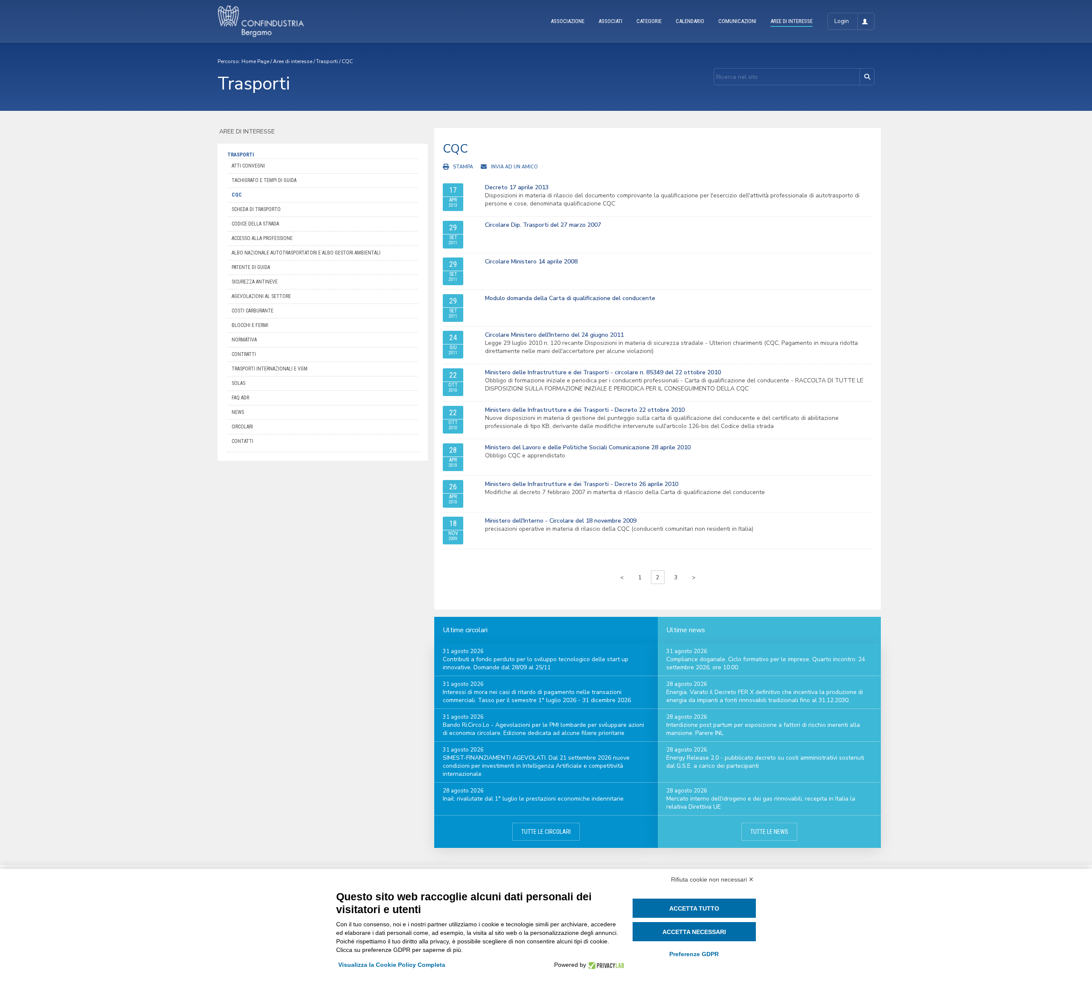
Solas (238, 383)
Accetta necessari (694, 931)
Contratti (244, 354)
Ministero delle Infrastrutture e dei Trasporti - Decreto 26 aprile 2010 (581, 484)
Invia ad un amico (514, 167)
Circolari (242, 427)
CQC (347, 61)
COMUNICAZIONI (737, 21)
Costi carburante (252, 311)
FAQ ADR (240, 398)
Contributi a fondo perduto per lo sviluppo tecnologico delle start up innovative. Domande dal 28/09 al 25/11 (535, 663)
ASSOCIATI (610, 21)
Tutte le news (769, 831)
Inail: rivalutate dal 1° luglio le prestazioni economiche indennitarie (533, 799)
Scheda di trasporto (256, 209)
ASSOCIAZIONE (567, 21)
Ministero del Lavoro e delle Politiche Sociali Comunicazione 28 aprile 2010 (588, 447)
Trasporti (327, 61)
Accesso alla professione (262, 238)
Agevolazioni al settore (261, 296)
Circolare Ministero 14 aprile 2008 (531, 261)
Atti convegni (248, 166)
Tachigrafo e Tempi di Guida (264, 180)
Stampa (463, 167)
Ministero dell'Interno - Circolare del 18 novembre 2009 (560, 521)
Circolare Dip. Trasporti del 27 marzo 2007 (543, 225)
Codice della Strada (255, 224)
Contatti (242, 441)
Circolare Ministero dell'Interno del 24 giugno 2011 (554, 335)
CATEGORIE (649, 21)
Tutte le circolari (546, 831)
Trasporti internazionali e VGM (270, 369)
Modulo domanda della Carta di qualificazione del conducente (570, 298)
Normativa (244, 340)
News (238, 412)
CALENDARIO (690, 21)
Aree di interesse (292, 61)
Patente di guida (251, 267)
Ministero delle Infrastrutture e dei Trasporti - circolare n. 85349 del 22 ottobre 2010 (603, 372)
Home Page (255, 61)
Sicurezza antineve (255, 282)
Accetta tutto (694, 908)
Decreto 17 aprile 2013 (517, 187)
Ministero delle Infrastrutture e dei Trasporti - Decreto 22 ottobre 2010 (585, 410)
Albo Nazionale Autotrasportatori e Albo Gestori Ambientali (306, 253)
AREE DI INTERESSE (791, 21)
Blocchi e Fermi (250, 325)
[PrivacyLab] (605, 965)
